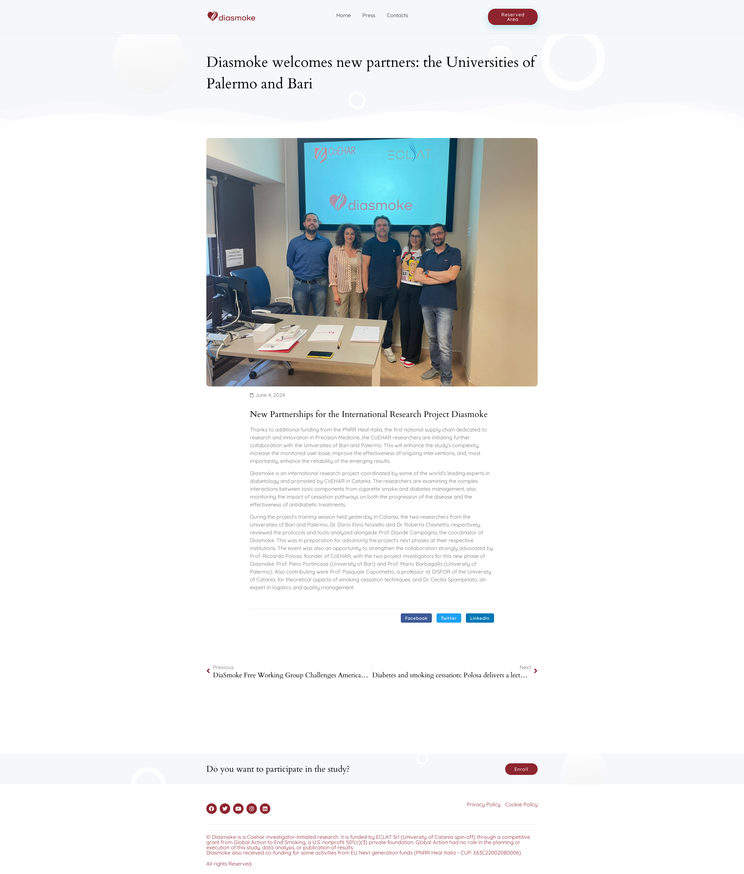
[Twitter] (225, 808)
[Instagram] (251, 808)
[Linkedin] (265, 808)
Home (343, 15)
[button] (416, 618)
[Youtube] (238, 808)
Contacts (397, 15)
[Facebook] (211, 808)
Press (368, 15)
